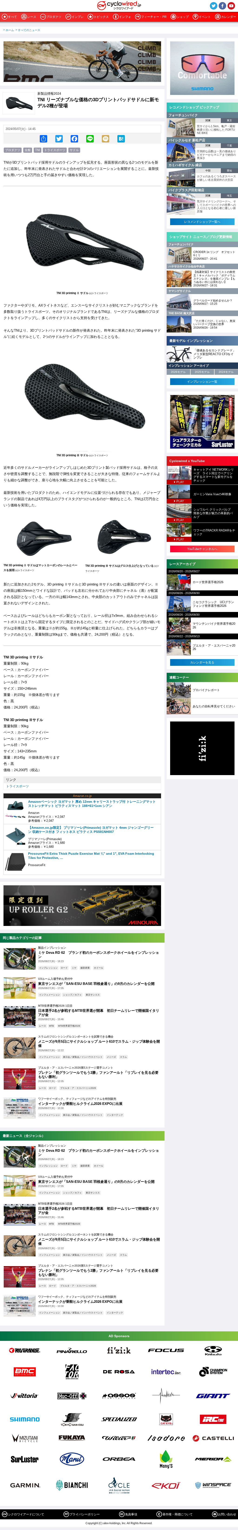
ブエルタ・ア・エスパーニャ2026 (78, 1088)
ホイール (98, 968)
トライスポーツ (54, 150)
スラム (123, 1057)
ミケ (74, 968)
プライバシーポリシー (84, 1514)
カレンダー (228, 17)
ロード (64, 968)
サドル (74, 150)
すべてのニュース (29, 30)
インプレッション (48, 968)
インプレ (78, 17)
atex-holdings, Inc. (114, 1523)
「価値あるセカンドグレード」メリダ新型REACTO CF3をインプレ (214, 354)
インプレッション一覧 (202, 381)
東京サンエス (93, 994)
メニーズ (111, 1057)
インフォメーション (49, 994)
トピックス (101, 17)
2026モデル (178, 372)
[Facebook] (74, 138)
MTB (51, 1026)
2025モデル (202, 372)
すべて (12, 17)
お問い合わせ (227, 1514)
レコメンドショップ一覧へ (202, 221)
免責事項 (131, 1514)
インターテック (115, 1115)
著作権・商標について (177, 1514)
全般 (28, 150)
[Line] (90, 138)
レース (31, 17)
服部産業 (85, 968)
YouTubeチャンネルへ (202, 549)
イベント (205, 17)
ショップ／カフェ (72, 994)
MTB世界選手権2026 (69, 1026)
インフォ (125, 17)
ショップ (183, 17)
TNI (37, 150)
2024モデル (226, 372)
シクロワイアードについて (26, 1514)
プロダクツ (53, 17)
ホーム (10, 30)
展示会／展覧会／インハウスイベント (82, 1057)
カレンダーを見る (202, 662)
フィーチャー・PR (153, 17)
